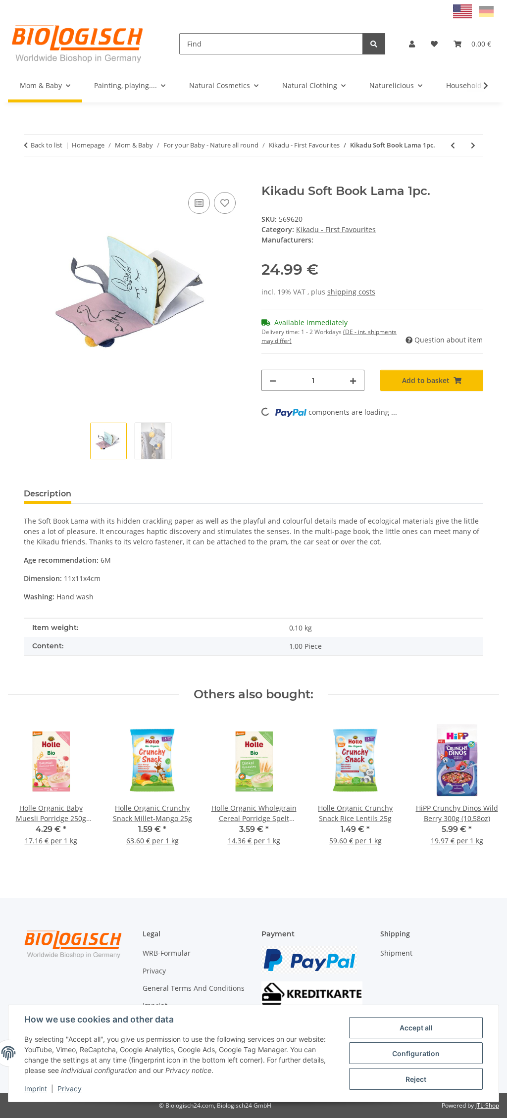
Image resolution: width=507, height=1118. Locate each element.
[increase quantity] (353, 380)
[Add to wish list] (225, 203)
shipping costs (351, 291)
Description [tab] (47, 493)
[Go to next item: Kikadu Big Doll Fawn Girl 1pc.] (473, 145)
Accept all (416, 1027)
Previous (24, 788)
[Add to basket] (32, 178)
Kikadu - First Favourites (336, 229)
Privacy (69, 1088)
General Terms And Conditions (194, 988)
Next (483, 788)
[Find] (373, 43)
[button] (412, 44)
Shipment (396, 953)
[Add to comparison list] (199, 203)
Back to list (46, 145)
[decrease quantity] (273, 380)
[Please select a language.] (463, 10)
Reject (416, 1079)
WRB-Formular (167, 953)
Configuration (416, 1053)
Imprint (35, 1088)
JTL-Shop (487, 1105)
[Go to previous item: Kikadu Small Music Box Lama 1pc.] (453, 145)
